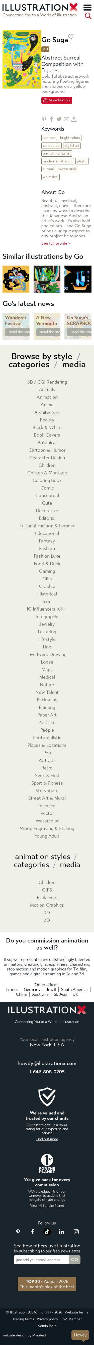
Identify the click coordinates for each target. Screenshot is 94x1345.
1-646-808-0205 (47, 1072)
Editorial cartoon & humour (47, 526)
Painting (47, 707)
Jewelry (47, 624)
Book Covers (47, 435)
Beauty (47, 420)
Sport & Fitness (47, 783)
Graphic (47, 586)
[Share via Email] (66, 119)
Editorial (47, 518)
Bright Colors (70, 138)
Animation (47, 397)
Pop (47, 753)
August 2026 (47, 1281)
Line (47, 647)
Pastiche (47, 722)
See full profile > (55, 243)
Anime (47, 405)
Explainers (47, 897)
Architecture (47, 412)
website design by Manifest (24, 1335)
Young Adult (47, 836)
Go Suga (54, 40)
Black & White (47, 427)
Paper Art (47, 715)
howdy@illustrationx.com (47, 1063)
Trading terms (23, 1319)
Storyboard (47, 790)
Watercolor (47, 821)
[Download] (74, 119)
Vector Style (67, 169)
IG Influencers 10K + (47, 609)
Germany (32, 989)
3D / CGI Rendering (47, 382)
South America (74, 989)
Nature (47, 685)
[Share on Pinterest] (44, 119)
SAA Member (71, 1319)
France (12, 989)
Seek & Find (47, 775)
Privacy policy (47, 1319)
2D (47, 912)
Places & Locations (47, 745)
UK (75, 994)
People (47, 730)
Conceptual (51, 146)
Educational (47, 533)
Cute (47, 503)
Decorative (47, 510)
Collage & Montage (47, 473)
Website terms (76, 1312)
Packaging (47, 700)
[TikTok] (47, 1234)
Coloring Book (47, 480)
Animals (47, 389)
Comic (47, 488)
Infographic (47, 616)
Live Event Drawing (47, 654)
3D (47, 920)
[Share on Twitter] (59, 119)
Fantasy (47, 541)
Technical (47, 806)
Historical (47, 594)
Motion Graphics (47, 905)
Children (47, 465)
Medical (47, 677)
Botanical (47, 442)
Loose (47, 662)
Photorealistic (47, 737)
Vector (47, 813)
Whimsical (50, 177)
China (21, 994)
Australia (40, 994)
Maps (47, 669)
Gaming (47, 571)
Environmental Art (57, 153)
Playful (82, 161)
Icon (47, 601)
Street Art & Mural (47, 798)
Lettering (47, 632)
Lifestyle (47, 639)
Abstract (49, 138)
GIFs (47, 579)
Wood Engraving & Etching (47, 828)
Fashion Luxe (47, 556)
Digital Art (72, 146)
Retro (47, 768)
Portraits (47, 760)
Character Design (47, 458)
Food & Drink (47, 563)
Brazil (51, 989)
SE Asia (60, 994)
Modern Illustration (57, 161)
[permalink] (25, 335)
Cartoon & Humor (47, 450)
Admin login (47, 1326)
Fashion (47, 548)
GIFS (47, 890)
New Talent (47, 692)
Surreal (48, 169)
